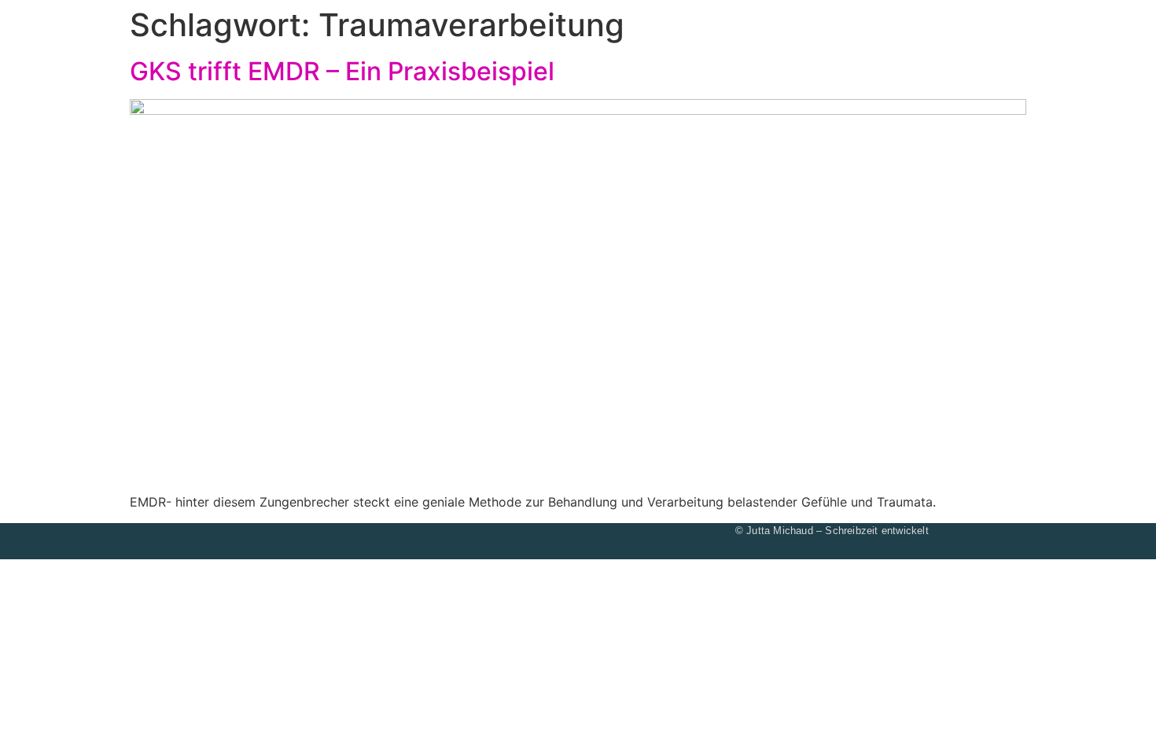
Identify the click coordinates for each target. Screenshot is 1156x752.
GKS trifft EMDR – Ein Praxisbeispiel (342, 71)
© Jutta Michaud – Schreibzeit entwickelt (832, 530)
